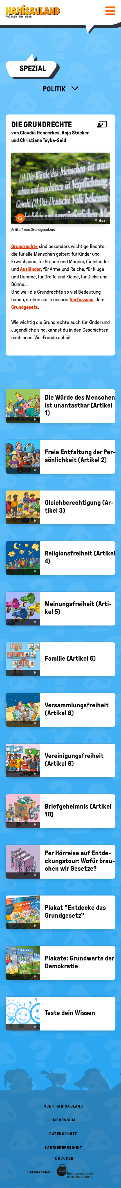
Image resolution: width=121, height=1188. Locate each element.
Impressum (63, 1120)
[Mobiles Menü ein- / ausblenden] (110, 11)
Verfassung (81, 299)
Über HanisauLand (63, 1106)
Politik (55, 89)
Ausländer (30, 269)
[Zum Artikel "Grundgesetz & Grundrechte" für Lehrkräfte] (103, 124)
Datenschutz (63, 1134)
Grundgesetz (24, 307)
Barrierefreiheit (63, 1148)
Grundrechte (24, 246)
